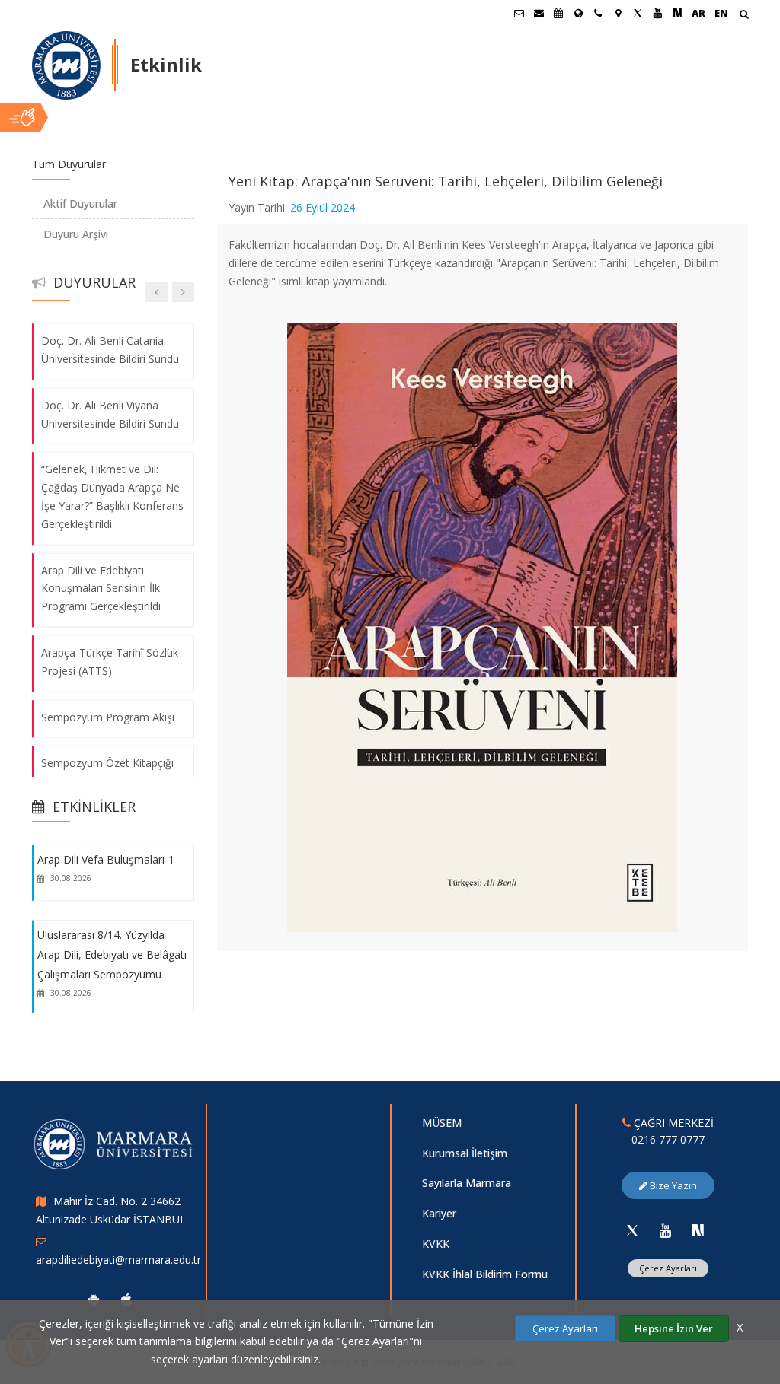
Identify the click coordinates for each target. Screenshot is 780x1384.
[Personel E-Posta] (538, 13)
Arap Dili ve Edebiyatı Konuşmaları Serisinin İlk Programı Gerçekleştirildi (101, 587)
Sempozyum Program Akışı (107, 716)
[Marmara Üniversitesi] (66, 65)
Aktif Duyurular (80, 203)
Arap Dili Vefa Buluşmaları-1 (105, 859)
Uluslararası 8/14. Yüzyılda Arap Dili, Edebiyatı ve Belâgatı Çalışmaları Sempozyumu (112, 955)
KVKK (435, 1243)
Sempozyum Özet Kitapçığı (107, 763)
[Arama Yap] (743, 15)
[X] (632, 1230)
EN (721, 13)
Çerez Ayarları (668, 1268)
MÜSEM (442, 1122)
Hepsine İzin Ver (674, 1328)
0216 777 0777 (668, 1139)
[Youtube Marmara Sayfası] (657, 13)
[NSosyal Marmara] (698, 1230)
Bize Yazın (672, 1185)
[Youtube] (665, 1230)
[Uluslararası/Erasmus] (578, 13)
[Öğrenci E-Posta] (518, 13)
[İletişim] (598, 13)
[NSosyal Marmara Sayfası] (677, 13)
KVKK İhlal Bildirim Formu (485, 1274)
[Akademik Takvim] (558, 13)
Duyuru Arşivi (75, 234)
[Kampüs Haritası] (617, 13)
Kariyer (439, 1213)
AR (698, 13)
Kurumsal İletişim (464, 1153)
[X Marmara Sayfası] (637, 13)
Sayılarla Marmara (466, 1183)
